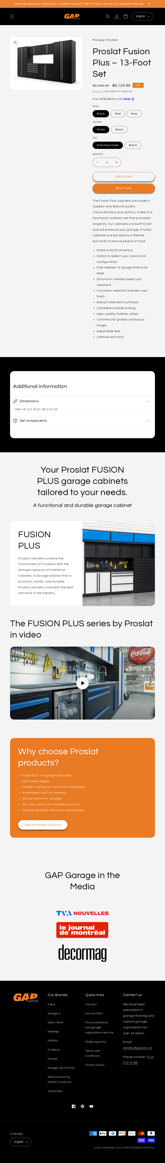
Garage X (54, 1013)
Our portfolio (94, 1013)
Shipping (98, 91)
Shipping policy (95, 1041)
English (140, 16)
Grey (134, 113)
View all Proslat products (42, 824)
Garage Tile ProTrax (61, 1068)
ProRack (53, 1049)
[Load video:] (82, 683)
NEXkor (53, 1040)
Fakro (52, 1004)
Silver (101, 129)
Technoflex (55, 1091)
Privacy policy (94, 1065)
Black (101, 113)
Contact (91, 1004)
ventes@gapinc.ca (137, 1047)
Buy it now (123, 188)
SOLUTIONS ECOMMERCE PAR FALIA (136, 1148)
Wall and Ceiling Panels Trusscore (60, 1079)
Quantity (98, 154)
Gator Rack (55, 1022)
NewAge (53, 1031)
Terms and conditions (92, 1053)
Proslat (53, 1059)
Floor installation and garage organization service (99, 1027)
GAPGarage (109, 1148)
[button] (12, 16)
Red (118, 113)
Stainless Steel (108, 145)
